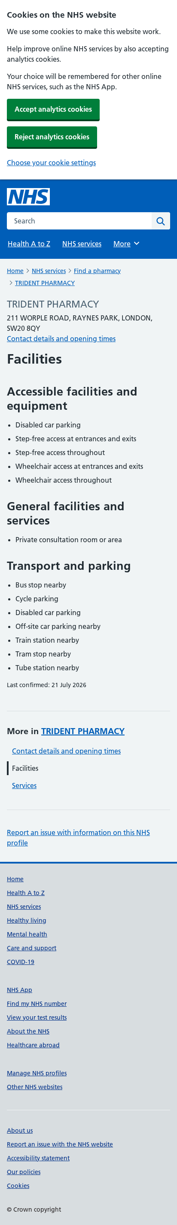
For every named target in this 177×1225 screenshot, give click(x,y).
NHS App (19, 990)
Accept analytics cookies (53, 109)
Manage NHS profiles (37, 1073)
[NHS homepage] (28, 196)
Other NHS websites (34, 1087)
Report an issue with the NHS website (60, 1144)
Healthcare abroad (33, 1045)
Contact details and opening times (61, 338)
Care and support (31, 948)
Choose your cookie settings (51, 162)
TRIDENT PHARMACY (45, 283)
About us (20, 1130)
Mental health (27, 934)
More (125, 243)
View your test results (37, 1017)
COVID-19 (20, 962)
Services (24, 785)
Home (15, 271)
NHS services (81, 243)
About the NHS (28, 1031)
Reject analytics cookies (52, 136)
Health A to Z (29, 243)
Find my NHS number (37, 1004)
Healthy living (26, 920)
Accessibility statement (38, 1158)
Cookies (18, 1186)
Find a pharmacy (97, 271)
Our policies (23, 1172)
